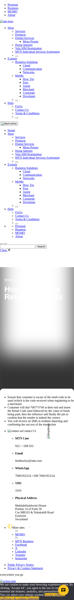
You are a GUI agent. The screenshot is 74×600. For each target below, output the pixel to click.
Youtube (20, 555)
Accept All (51, 594)
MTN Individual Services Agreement (37, 51)
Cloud (26, 65)
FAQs (18, 106)
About (11, 15)
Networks (29, 72)
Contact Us (22, 109)
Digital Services (24, 38)
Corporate (29, 92)
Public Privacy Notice (21, 564)
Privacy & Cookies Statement (25, 568)
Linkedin (20, 551)
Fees (25, 82)
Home (11, 130)
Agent (26, 86)
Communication (32, 68)
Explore (12, 58)
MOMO (12, 11)
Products (20, 34)
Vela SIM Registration (28, 48)
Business (13, 8)
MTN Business (24, 541)
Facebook (21, 544)
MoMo (19, 75)
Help (10, 103)
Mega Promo (30, 41)
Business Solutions (26, 62)
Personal (13, 4)
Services (20, 31)
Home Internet (23, 45)
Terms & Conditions (27, 113)
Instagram (21, 558)
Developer (29, 96)
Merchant (28, 89)
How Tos (28, 79)
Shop (11, 27)
